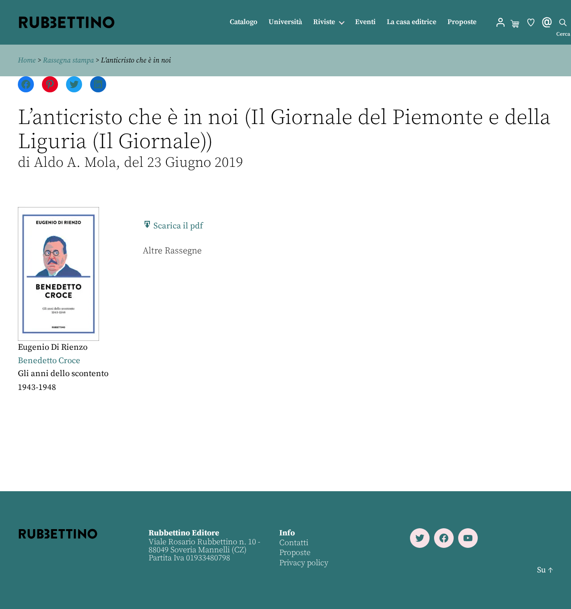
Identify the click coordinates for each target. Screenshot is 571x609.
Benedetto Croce (49, 361)
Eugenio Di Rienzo (52, 347)
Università (285, 22)
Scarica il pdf (177, 226)
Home (27, 60)
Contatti (293, 543)
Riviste (324, 22)
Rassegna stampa (68, 60)
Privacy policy (303, 563)
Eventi (365, 22)
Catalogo (243, 22)
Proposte (461, 22)
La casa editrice (411, 22)
